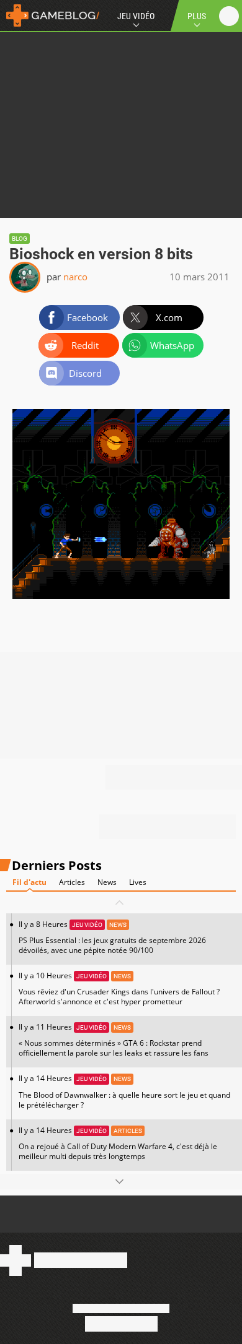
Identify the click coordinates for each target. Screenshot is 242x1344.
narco (75, 276)
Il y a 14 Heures (124, 1091)
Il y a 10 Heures (119, 988)
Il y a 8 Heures (112, 937)
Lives (137, 882)
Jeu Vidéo (136, 16)
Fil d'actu (29, 882)
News (107, 882)
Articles (72, 882)
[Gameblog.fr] (49, 15)
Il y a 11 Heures (113, 1040)
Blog (19, 238)
